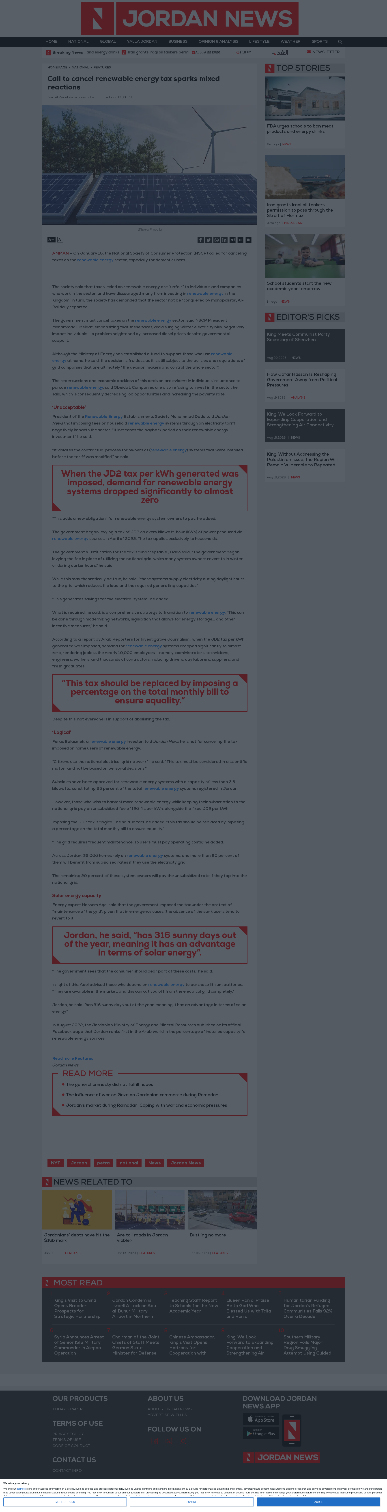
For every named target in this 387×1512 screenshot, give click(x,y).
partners (21, 1489)
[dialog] (193, 1495)
